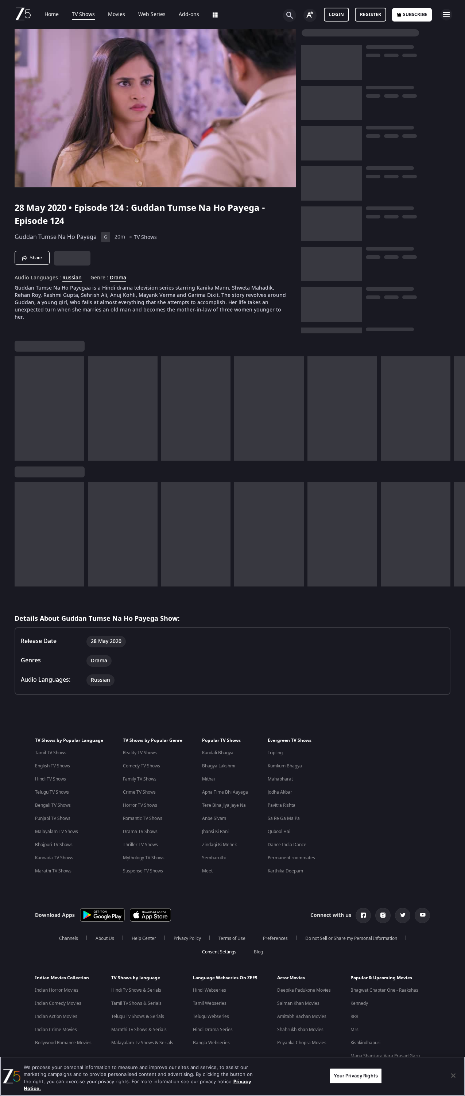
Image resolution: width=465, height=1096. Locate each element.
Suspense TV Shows (143, 871)
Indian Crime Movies (56, 1029)
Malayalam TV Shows (56, 831)
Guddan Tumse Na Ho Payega (56, 237)
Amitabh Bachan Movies (301, 1016)
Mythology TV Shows (143, 858)
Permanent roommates (291, 858)
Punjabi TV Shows (52, 818)
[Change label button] (310, 15)
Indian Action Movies (56, 1016)
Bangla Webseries (211, 1042)
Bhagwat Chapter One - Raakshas (384, 990)
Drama (118, 278)
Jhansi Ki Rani (215, 831)
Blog (258, 952)
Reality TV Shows (140, 753)
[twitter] (402, 915)
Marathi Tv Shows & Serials (139, 1029)
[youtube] (422, 915)
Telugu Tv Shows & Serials (137, 1016)
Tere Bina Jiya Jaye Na (224, 805)
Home (51, 14)
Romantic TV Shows (142, 818)
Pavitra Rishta (281, 805)
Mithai (208, 779)
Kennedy (359, 1003)
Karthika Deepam (285, 871)
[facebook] (363, 915)
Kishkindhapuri (365, 1042)
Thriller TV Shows (140, 844)
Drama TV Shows (140, 831)
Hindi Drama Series (213, 1029)
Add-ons (189, 14)
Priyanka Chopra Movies (301, 1042)
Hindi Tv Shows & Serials (136, 990)
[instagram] (383, 915)
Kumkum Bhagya (285, 766)
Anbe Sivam (214, 818)
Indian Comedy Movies (58, 1003)
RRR (354, 1016)
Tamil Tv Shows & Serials (136, 1003)
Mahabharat (280, 779)
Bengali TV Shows (53, 805)
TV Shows (83, 14)
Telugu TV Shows (52, 792)
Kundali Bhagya (217, 753)
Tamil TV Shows (50, 753)
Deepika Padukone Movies (304, 990)
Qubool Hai (279, 831)
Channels (68, 938)
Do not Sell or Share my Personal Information (351, 938)
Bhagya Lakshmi (218, 766)
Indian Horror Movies (56, 990)
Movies (116, 14)
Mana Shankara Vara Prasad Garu (385, 1056)
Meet (207, 871)
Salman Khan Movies (298, 1003)
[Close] (453, 1076)
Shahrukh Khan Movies (300, 1029)
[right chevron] (457, 408)
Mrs (354, 1029)
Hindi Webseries (209, 990)
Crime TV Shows (139, 792)
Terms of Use (231, 938)
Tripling (275, 753)
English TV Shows (52, 766)
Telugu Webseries (211, 1016)
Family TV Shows (139, 779)
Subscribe (415, 14)
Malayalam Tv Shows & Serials (142, 1042)
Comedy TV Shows (141, 766)
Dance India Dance (287, 844)
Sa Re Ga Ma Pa (284, 818)
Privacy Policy (187, 938)
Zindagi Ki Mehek (219, 844)
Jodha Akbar (280, 792)
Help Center (144, 938)
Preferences (275, 938)
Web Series (152, 14)
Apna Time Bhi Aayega (225, 792)
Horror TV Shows (140, 805)
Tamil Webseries (209, 1003)
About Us (105, 938)
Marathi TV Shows (53, 871)
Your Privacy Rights (356, 1075)
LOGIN (336, 14)
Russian (72, 278)
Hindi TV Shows (50, 779)
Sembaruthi (214, 858)
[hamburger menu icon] (446, 14)
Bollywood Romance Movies (63, 1042)
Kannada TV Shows (54, 858)
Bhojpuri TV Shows (54, 844)
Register (370, 14)
